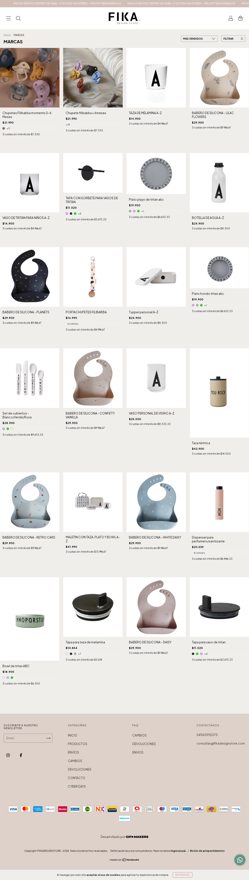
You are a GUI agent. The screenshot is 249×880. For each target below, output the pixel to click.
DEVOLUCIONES (79, 769)
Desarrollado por (113, 837)
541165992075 (207, 735)
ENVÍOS (73, 752)
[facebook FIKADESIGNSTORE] (21, 755)
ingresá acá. (178, 850)
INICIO (72, 735)
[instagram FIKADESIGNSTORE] (8, 755)
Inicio (7, 35)
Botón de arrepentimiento (207, 850)
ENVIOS (137, 752)
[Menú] (8, 19)
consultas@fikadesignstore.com (220, 743)
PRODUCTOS (77, 744)
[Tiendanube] (124, 860)
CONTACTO (76, 778)
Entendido (182, 875)
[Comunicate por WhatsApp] (239, 859)
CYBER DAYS (77, 786)
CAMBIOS (75, 761)
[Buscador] (18, 19)
